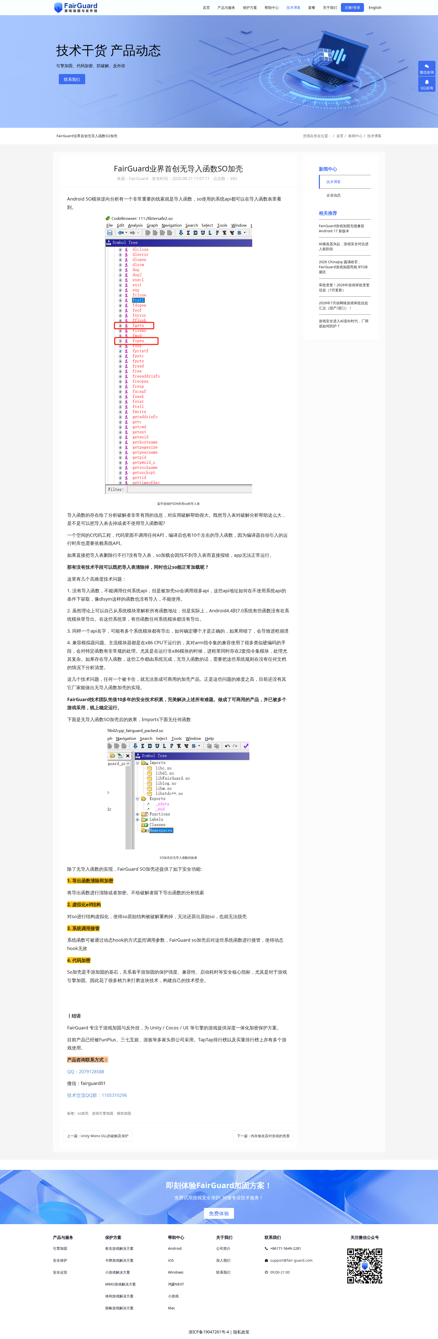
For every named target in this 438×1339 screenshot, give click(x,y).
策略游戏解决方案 (119, 1308)
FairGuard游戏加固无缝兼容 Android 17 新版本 (341, 228)
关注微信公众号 (365, 1237)
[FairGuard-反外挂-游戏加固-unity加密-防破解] (76, 7)
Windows (176, 1272)
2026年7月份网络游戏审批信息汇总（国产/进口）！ (343, 305)
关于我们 (224, 1237)
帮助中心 (176, 1237)
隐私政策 (241, 1332)
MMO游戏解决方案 (120, 1284)
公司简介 (223, 1248)
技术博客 (374, 135)
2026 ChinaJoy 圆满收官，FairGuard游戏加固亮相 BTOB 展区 (343, 266)
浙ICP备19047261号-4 (209, 1332)
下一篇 (263, 1135)
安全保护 (60, 1260)
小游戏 (173, 1296)
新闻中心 (355, 135)
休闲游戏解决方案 (119, 1296)
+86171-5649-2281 (285, 1248)
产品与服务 (63, 1237)
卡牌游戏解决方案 (119, 1260)
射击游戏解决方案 (119, 1248)
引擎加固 (60, 1248)
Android (175, 1248)
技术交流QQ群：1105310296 (97, 1095)
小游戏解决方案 (117, 1272)
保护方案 (113, 1237)
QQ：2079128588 (85, 1071)
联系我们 (72, 79)
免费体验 (219, 1213)
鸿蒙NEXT (176, 1284)
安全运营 (60, 1272)
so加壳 (83, 1113)
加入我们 (223, 1260)
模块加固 (124, 1113)
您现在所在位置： (317, 135)
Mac (171, 1308)
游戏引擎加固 (102, 1113)
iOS (171, 1260)
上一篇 (98, 1135)
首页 (206, 7)
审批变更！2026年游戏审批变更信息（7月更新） (344, 287)
